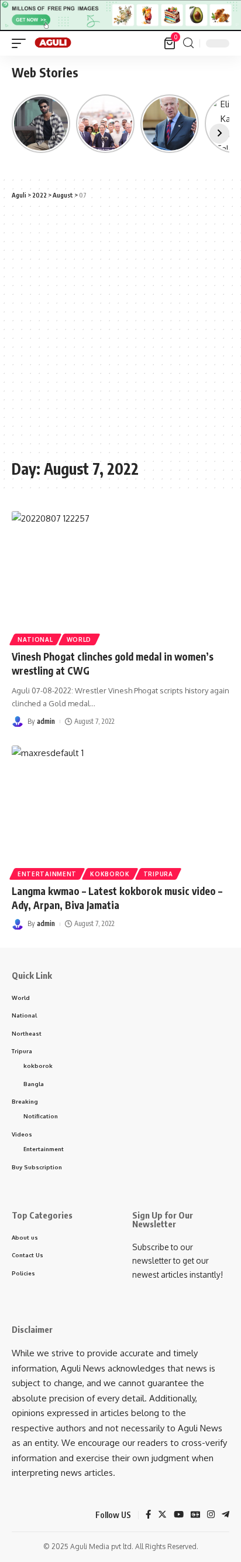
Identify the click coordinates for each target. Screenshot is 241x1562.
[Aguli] (53, 43)
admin (46, 721)
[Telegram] (225, 1515)
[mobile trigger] (22, 43)
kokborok (110, 873)
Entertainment (47, 873)
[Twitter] (162, 1515)
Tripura (158, 873)
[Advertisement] (120, 329)
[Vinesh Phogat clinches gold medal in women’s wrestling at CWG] (120, 576)
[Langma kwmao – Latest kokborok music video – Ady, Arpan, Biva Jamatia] (120, 811)
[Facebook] (148, 1515)
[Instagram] (211, 1515)
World (79, 639)
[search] (188, 43)
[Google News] (195, 1515)
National (35, 639)
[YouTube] (179, 1515)
